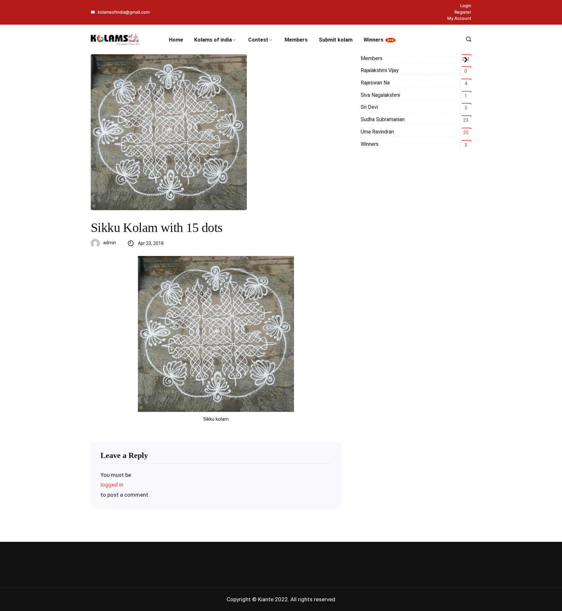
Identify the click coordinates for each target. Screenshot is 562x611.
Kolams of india (213, 40)
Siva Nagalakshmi (380, 95)
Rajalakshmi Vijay (380, 70)
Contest (258, 40)
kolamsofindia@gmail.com (123, 12)
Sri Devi (369, 107)
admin (109, 242)
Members (296, 40)
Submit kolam (336, 40)
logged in (111, 484)
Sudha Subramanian (383, 119)
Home (176, 40)
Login (465, 5)
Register (462, 12)
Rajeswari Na (375, 83)
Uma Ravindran (377, 132)
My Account (459, 18)
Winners (374, 40)
